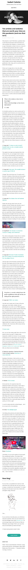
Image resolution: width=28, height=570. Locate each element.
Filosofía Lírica (19, 520)
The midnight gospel (12, 409)
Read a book (6, 329)
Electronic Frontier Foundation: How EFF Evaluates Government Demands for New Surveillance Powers (13, 256)
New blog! (6, 478)
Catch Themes (17, 567)
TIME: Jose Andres (13, 300)
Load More (14, 535)
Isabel (5, 37)
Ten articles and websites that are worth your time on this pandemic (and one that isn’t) (13, 32)
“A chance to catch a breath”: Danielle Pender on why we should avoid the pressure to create (12, 147)
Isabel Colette (14, 2)
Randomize (8, 451)
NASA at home (11, 380)
